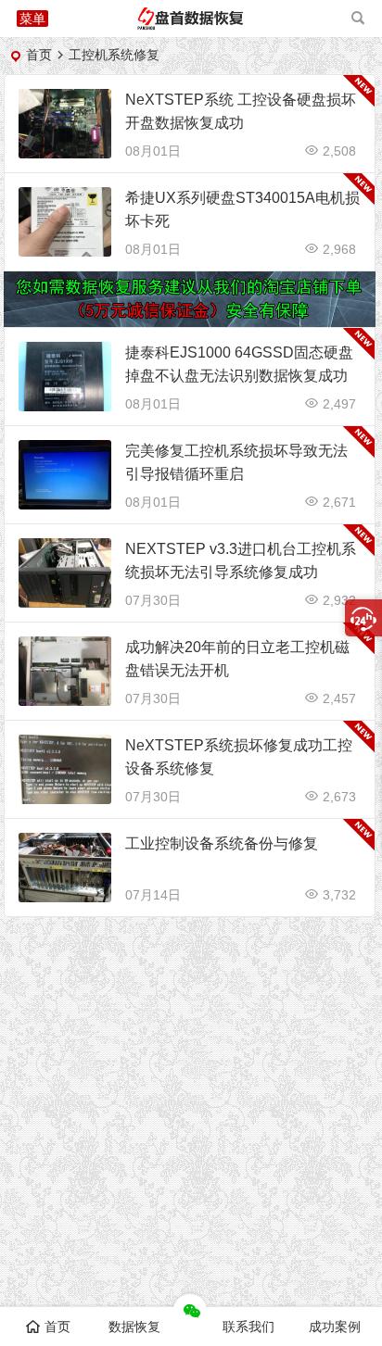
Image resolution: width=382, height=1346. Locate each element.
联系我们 (248, 1326)
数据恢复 (134, 1326)
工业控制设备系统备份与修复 (221, 843)
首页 (39, 54)
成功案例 (335, 1326)
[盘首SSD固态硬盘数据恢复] (190, 25)
